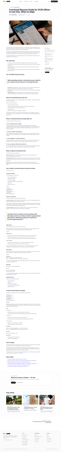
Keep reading (47, 64)
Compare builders (24, 444)
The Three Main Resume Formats (50, 50)
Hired (8, 243)
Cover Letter (26, 1)
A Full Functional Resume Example (48, 61)
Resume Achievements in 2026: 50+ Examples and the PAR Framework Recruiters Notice (22, 360)
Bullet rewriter (24, 438)
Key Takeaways (47, 48)
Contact (48, 436)
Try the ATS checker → (19, 382)
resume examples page (22, 351)
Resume (21, 1)
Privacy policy (49, 438)
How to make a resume (37, 436)
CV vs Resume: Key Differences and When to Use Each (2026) (18, 366)
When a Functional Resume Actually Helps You (49, 54)
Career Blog (36, 1)
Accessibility (48, 441)
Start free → (47, 72)
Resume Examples (16, 7)
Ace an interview (36, 438)
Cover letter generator (25, 439)
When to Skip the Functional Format (49, 56)
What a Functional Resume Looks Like (50, 52)
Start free (13, 382)
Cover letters (36, 441)
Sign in (49, 1)
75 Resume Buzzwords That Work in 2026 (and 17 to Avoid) (17, 359)
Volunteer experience (11, 280)
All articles (11, 7)
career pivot (8, 53)
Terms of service (49, 439)
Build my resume (54, 1)
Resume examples (25, 441)
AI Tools (31, 1)
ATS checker (24, 436)
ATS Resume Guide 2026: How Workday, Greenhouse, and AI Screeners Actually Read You (22, 363)
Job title (9, 178)
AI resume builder (37, 351)
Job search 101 (36, 439)
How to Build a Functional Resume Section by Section (49, 59)
